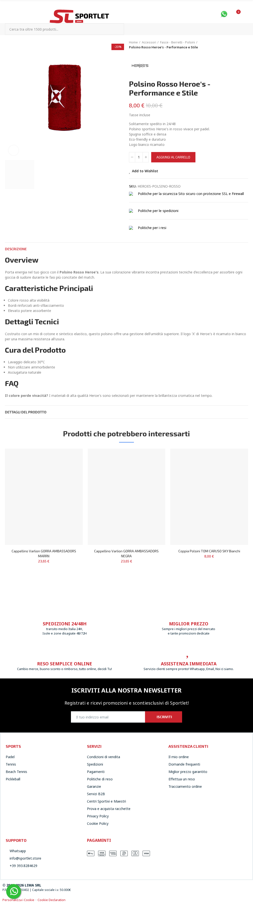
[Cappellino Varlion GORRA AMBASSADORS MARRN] (44, 497)
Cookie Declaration (51, 900)
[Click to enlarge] (14, 150)
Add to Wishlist (145, 171)
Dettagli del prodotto (25, 412)
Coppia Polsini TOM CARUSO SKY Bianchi (209, 551)
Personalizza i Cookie (18, 900)
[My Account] (245, 14)
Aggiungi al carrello (173, 157)
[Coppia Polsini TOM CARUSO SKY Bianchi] (209, 497)
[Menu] (7, 12)
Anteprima (70, 467)
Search (116, 29)
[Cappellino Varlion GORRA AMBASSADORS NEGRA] (127, 497)
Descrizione (16, 249)
